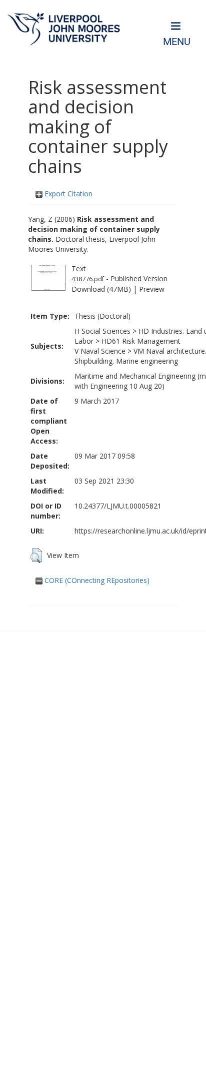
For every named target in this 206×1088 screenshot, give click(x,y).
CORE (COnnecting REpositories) (96, 580)
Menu (176, 41)
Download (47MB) (101, 289)
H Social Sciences (102, 331)
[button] (36, 555)
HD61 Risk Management (141, 341)
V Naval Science (100, 351)
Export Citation (67, 193)
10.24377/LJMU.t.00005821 (118, 506)
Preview (151, 289)
